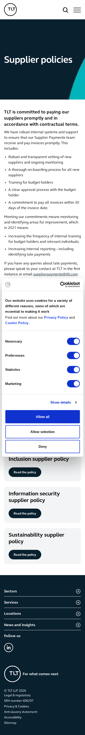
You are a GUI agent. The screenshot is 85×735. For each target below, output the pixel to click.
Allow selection (42, 431)
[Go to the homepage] (31, 674)
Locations (12, 614)
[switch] (73, 355)
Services (11, 602)
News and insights (19, 625)
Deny (43, 446)
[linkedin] (8, 647)
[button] (76, 10)
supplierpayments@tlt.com (55, 274)
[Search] (65, 10)
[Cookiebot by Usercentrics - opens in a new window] (60, 284)
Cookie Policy (17, 323)
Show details (60, 402)
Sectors (10, 591)
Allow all (42, 417)
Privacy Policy (56, 317)
